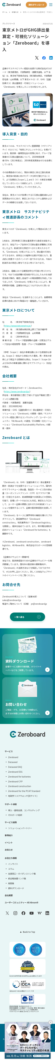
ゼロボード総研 (15, 814)
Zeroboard (13, 757)
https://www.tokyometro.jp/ (17, 325)
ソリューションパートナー (20, 828)
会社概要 (9, 895)
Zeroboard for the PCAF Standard (24, 790)
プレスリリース (8, 23)
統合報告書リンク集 (17, 878)
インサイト (13, 863)
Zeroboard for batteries (19, 776)
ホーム (4, 12)
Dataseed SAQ (15, 766)
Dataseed (12, 762)
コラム (11, 868)
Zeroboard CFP (15, 781)
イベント (9, 842)
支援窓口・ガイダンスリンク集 (22, 873)
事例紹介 (9, 835)
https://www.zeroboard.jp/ (17, 391)
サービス (9, 751)
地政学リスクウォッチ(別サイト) (22, 795)
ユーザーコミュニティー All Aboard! (21, 902)
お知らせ (15, 12)
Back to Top (29, 931)
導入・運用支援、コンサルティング (24, 810)
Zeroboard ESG (15, 771)
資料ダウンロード (36, 4)
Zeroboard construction (19, 786)
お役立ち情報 (11, 858)
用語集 (11, 883)
